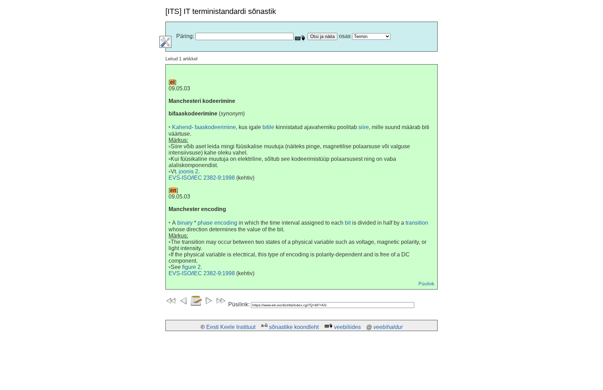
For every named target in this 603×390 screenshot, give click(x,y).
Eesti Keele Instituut (230, 327)
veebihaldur (388, 327)
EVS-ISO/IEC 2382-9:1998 (202, 178)
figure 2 (191, 267)
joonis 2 (188, 171)
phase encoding (217, 223)
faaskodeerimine (215, 127)
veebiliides (347, 327)
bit (348, 223)
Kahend (182, 127)
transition (416, 223)
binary (185, 223)
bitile (268, 127)
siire (363, 127)
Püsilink (426, 283)
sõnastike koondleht (294, 327)
